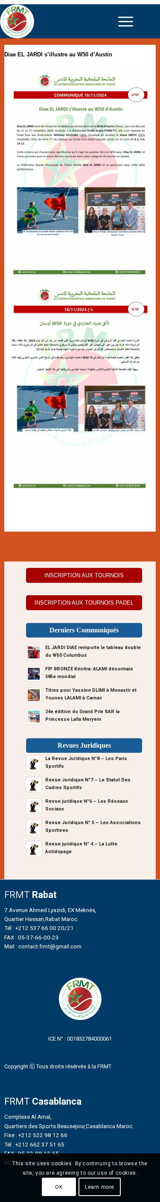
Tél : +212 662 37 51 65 (34, 1144)
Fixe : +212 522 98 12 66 (35, 1135)
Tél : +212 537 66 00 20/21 (39, 927)
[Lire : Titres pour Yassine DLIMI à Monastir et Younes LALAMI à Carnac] (33, 695)
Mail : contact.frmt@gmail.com (42, 946)
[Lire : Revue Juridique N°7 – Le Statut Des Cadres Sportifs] (33, 785)
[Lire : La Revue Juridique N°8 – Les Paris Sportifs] (33, 763)
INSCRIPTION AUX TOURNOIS (84, 575)
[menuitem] (125, 21)
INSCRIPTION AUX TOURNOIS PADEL (84, 603)
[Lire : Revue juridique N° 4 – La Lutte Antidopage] (33, 849)
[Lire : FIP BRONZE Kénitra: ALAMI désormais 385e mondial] (33, 673)
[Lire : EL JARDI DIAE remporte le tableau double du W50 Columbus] (33, 652)
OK (58, 1187)
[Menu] (125, 21)
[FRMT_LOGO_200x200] (60, 21)
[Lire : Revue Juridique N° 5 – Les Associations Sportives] (33, 827)
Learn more (99, 1187)
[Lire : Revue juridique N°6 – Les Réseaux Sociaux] (33, 806)
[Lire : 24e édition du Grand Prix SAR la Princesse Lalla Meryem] (33, 716)
